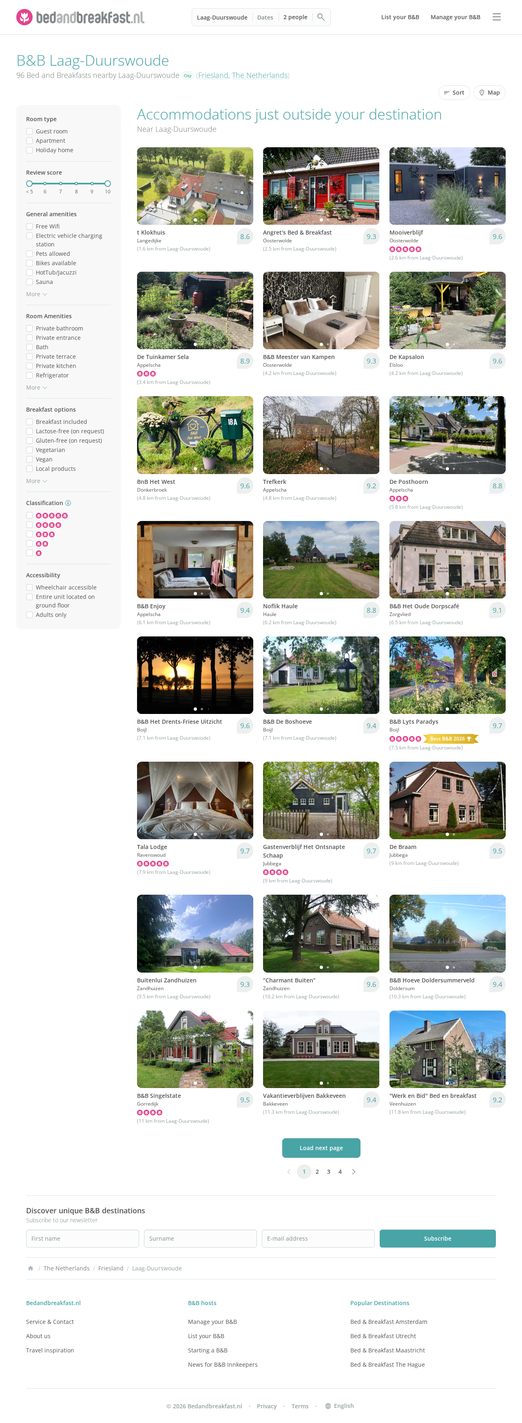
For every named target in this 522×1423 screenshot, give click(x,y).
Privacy (267, 1406)
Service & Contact (50, 1321)
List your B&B (206, 1336)
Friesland (213, 75)
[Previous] (148, 186)
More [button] (33, 294)
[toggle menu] (496, 17)
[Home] (30, 1268)
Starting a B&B (208, 1350)
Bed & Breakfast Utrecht (383, 1336)
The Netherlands (260, 75)
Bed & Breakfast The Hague (387, 1364)
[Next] (241, 186)
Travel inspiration (50, 1350)
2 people (295, 17)
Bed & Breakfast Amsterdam (388, 1321)
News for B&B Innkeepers (223, 1364)
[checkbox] (29, 131)
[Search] (321, 17)
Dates (265, 17)
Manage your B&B (212, 1321)
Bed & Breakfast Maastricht (387, 1350)
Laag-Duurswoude (222, 17)
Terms (300, 1406)
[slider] (29, 183)
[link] (81, 17)
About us (38, 1336)
